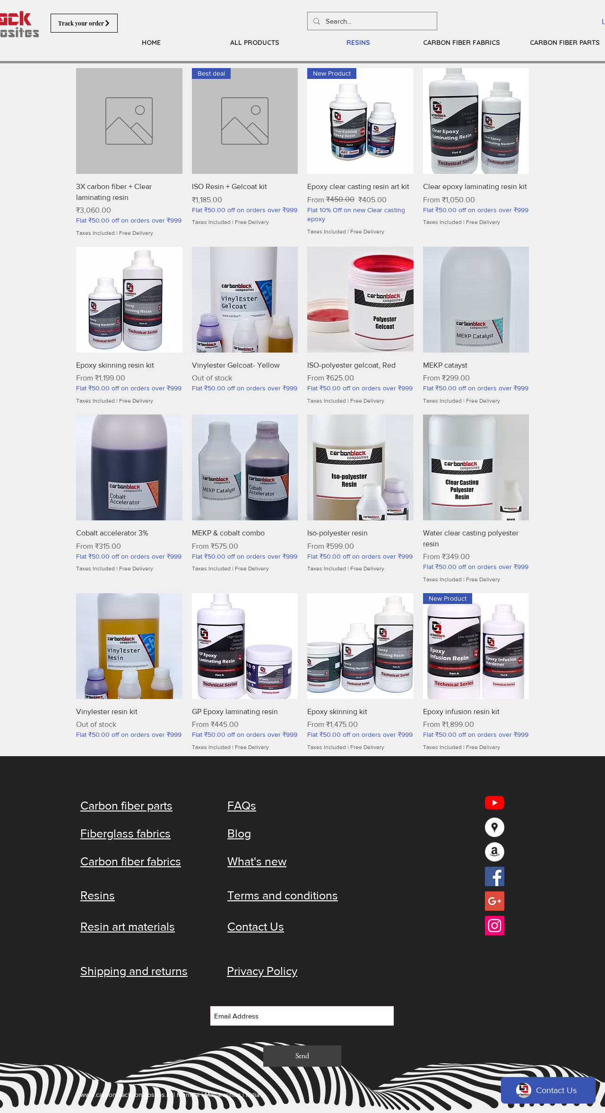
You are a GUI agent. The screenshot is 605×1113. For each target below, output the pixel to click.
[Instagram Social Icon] (494, 925)
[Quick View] (129, 121)
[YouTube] (494, 802)
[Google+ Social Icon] (494, 901)
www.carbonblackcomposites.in (126, 1094)
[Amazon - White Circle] (494, 852)
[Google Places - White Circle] (494, 827)
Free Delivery (136, 233)
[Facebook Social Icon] (494, 876)
